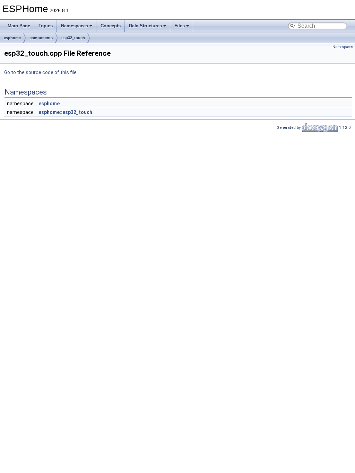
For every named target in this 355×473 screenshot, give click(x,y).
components (41, 38)
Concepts (111, 25)
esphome (12, 38)
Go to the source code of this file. (41, 72)
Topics (45, 25)
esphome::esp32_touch (65, 112)
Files (179, 25)
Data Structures (145, 25)
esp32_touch (73, 38)
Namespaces (74, 25)
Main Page (19, 25)
